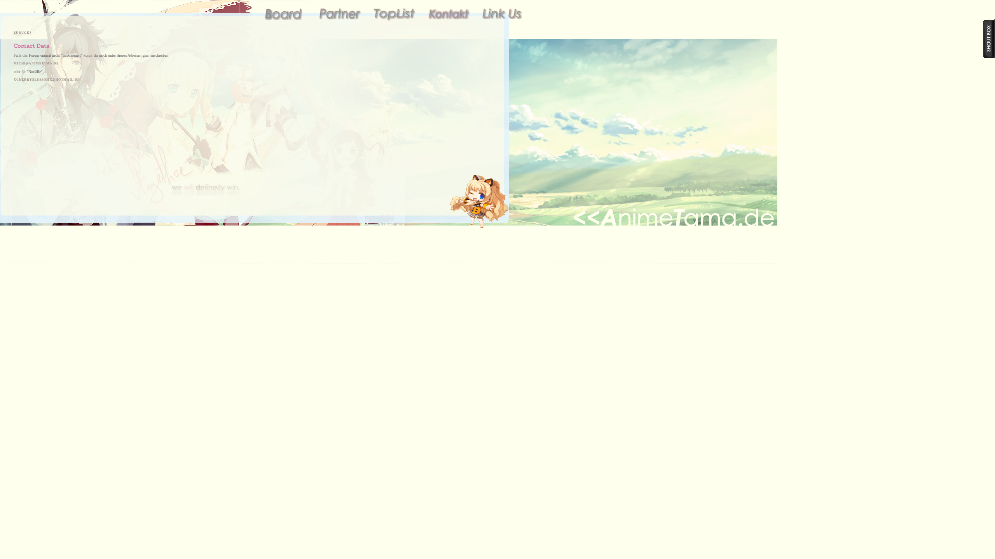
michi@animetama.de (36, 63)
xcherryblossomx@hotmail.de (47, 80)
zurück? (22, 33)
